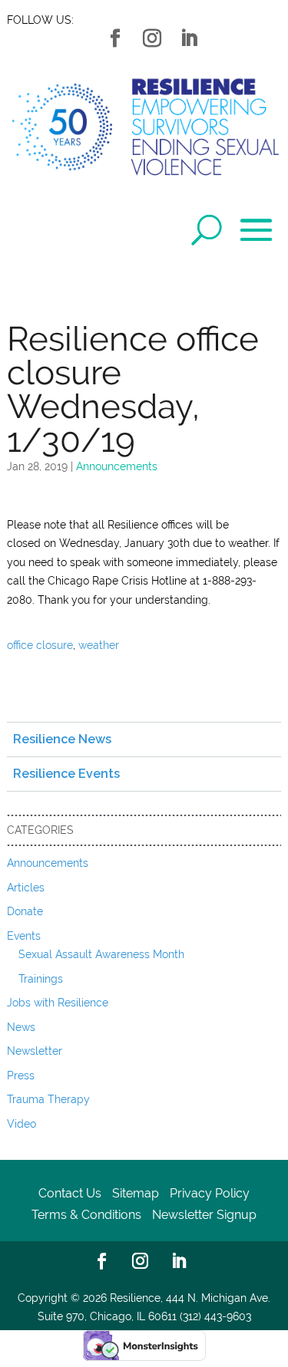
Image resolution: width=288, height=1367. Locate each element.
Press (21, 1075)
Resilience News (62, 739)
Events (24, 936)
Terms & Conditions (86, 1214)
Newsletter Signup (204, 1214)
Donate (25, 911)
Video (21, 1124)
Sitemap (135, 1193)
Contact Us (69, 1193)
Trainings (40, 979)
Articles (26, 887)
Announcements (116, 466)
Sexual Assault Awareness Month (101, 954)
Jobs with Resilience (57, 1002)
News (21, 1027)
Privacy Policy (210, 1193)
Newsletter (34, 1051)
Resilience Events (66, 773)
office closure (40, 645)
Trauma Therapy (48, 1099)
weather (98, 645)
